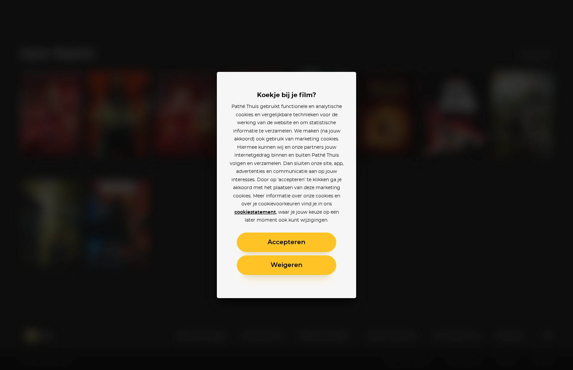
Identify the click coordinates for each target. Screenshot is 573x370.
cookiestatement (255, 212)
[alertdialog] (286, 185)
